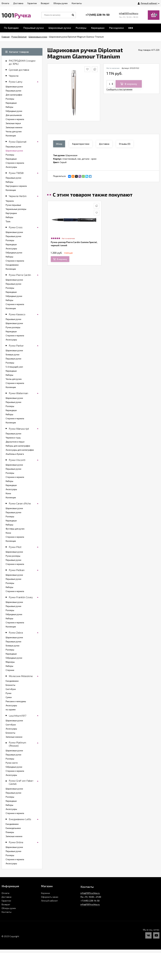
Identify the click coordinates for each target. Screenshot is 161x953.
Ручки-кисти (12, 763)
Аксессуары (11, 167)
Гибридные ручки (14, 111)
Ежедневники (12, 265)
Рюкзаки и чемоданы (16, 701)
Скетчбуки (11, 689)
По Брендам (11, 27)
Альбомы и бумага (15, 454)
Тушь (8, 221)
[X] (76, 176)
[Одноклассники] (73, 176)
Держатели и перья (15, 441)
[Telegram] (90, 176)
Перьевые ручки (33, 27)
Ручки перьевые (13, 205)
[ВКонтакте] (69, 176)
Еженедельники (13, 828)
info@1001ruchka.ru (128, 13)
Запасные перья (13, 123)
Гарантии (6, 900)
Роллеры (81, 27)
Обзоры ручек (9, 908)
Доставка (6, 897)
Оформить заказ (49, 897)
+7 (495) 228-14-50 (98, 14)
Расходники (116, 27)
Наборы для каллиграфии (18, 446)
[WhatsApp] (83, 176)
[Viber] (79, 176)
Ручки (8, 693)
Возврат (6, 904)
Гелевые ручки (12, 354)
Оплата (5, 893)
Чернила (10, 201)
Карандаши (97, 27)
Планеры (10, 832)
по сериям (11, 709)
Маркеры (10, 662)
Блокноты (10, 685)
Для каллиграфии (14, 94)
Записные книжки (14, 127)
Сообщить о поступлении (119, 89)
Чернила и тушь (13, 437)
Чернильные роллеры (16, 209)
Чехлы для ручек (14, 131)
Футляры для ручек (15, 528)
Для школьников (14, 115)
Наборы (9, 107)
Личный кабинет (49, 900)
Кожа (8, 493)
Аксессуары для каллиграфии (20, 450)
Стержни (10, 670)
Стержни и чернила (15, 119)
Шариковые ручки (59, 27)
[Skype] (86, 176)
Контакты (6, 912)
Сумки (9, 697)
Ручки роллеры (13, 327)
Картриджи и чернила (16, 186)
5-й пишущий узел (14, 367)
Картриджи (11, 213)
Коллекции (11, 135)
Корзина (45, 893)
